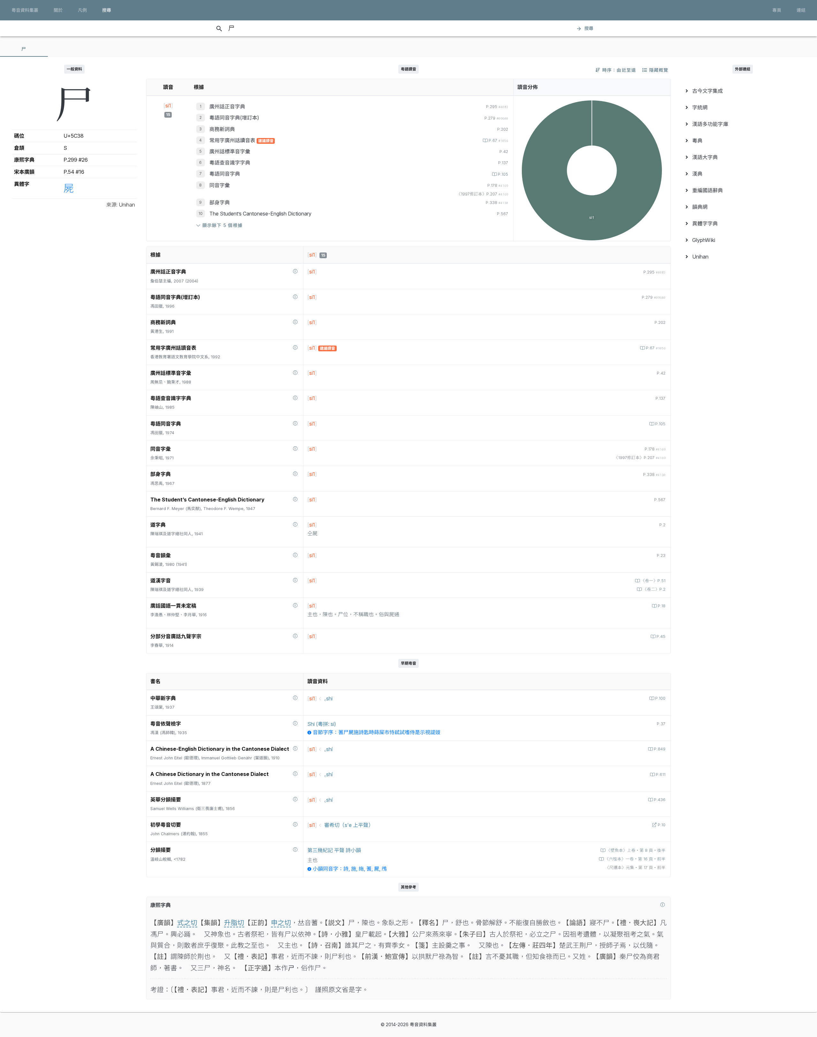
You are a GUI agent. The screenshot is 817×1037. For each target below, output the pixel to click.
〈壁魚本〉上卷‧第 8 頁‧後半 (635, 850)
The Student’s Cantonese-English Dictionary (260, 213)
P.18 (661, 605)
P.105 (503, 174)
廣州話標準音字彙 (229, 151)
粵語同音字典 (224, 174)
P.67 (498, 140)
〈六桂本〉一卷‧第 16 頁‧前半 (635, 859)
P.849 (659, 749)
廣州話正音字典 (227, 106)
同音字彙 (219, 185)
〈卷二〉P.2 (654, 589)
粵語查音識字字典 (229, 162)
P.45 (660, 636)
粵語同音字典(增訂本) (234, 117)
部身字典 (219, 202)
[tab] (24, 49)
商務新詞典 (222, 129)
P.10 (661, 824)
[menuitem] (742, 91)
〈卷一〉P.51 (653, 580)
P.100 (660, 698)
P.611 (660, 774)
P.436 (659, 799)
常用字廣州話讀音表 (233, 140)
